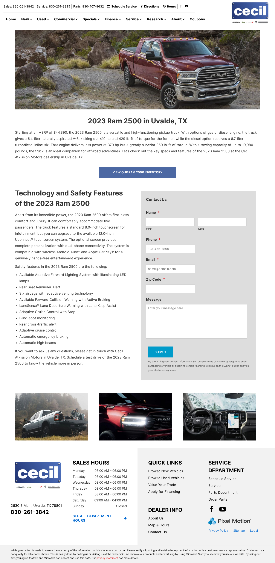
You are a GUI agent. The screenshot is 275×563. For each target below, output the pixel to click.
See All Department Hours (92, 518)
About (176, 19)
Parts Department (223, 492)
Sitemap (239, 530)
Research (155, 19)
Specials (90, 19)
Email (152, 259)
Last (201, 228)
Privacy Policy (218, 530)
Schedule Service (222, 479)
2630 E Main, (36, 505)
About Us (155, 518)
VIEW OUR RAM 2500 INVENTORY (137, 172)
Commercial (64, 19)
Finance (112, 19)
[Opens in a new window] (181, 6)
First (149, 228)
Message (154, 299)
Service (133, 19)
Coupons (197, 19)
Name (153, 212)
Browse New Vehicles (165, 471)
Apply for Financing (164, 491)
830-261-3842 (30, 512)
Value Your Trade (162, 485)
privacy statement (107, 558)
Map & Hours (158, 525)
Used (42, 19)
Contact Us (157, 532)
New (25, 19)
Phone (153, 239)
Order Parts (217, 499)
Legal (254, 530)
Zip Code (155, 279)
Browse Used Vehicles (166, 478)
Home (11, 19)
